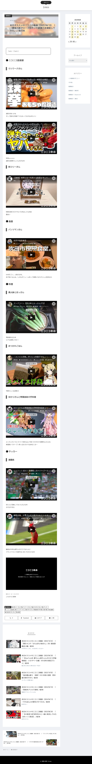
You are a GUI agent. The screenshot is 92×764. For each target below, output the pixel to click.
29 (72, 37)
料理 (46, 609)
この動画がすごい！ (74, 78)
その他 (70, 82)
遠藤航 (51, 609)
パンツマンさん (20, 609)
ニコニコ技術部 (10, 609)
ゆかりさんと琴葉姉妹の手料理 (34, 609)
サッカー (46, 607)
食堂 (19, 612)
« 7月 (70, 41)
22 (72, 34)
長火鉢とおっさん (10, 612)
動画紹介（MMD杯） (74, 90)
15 (72, 31)
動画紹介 (8, 607)
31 (77, 37)
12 (83, 29)
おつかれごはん (37, 607)
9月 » (74, 41)
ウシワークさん (27, 607)
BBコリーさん (17, 607)
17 (77, 31)
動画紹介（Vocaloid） (75, 94)
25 (80, 34)
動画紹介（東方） (74, 98)
